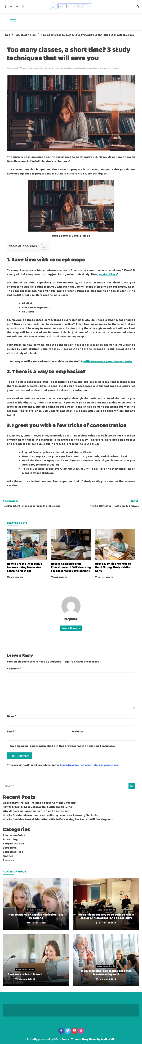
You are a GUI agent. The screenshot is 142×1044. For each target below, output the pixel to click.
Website (77, 731)
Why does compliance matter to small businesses (36, 811)
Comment (14, 668)
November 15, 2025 (37, 923)
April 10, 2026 (60, 577)
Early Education (13, 843)
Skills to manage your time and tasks (107, 361)
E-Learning (10, 839)
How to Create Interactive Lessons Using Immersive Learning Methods (24, 567)
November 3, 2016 (31, 68)
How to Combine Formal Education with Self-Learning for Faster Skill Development (71, 567)
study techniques (98, 68)
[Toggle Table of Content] (42, 247)
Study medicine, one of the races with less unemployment (106, 972)
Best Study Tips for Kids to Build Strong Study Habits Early (113, 567)
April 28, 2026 (16, 577)
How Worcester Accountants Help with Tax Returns (37, 807)
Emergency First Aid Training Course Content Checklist (40, 803)
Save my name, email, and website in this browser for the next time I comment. (62, 746)
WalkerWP (107, 1039)
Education (10, 848)
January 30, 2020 (107, 979)
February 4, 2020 (26, 979)
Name (11, 716)
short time (82, 68)
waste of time (108, 274)
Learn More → (71, 628)
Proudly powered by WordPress (48, 1039)
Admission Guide (14, 835)
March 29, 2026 (105, 577)
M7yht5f (13, 68)
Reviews (8, 860)
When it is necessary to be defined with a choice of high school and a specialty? (106, 916)
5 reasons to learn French (25, 974)
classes (72, 68)
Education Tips (51, 68)
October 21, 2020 (107, 923)
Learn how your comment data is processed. (89, 765)
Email (11, 731)
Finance (8, 856)
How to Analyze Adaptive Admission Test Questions (35, 916)
